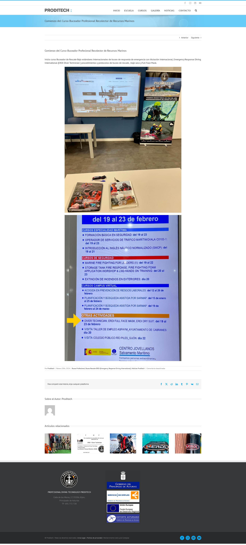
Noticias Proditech (138, 368)
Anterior (184, 37)
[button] (196, 10)
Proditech (51, 368)
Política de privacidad (94, 538)
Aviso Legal (81, 538)
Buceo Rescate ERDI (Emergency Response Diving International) (108, 368)
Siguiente (195, 37)
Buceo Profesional (78, 368)
